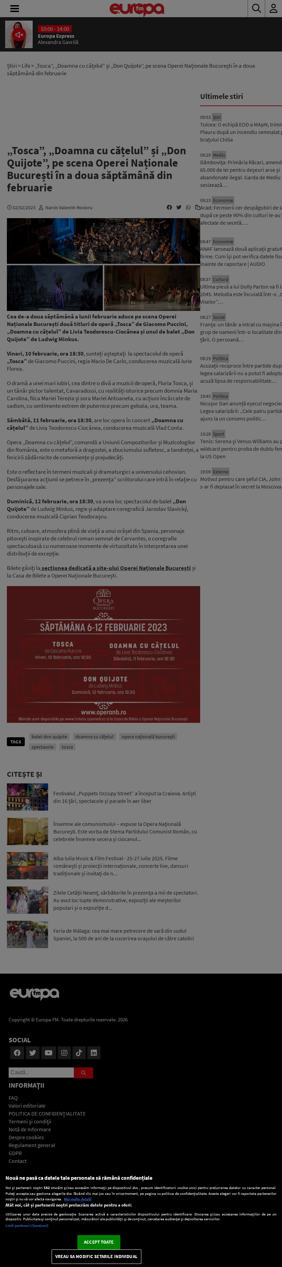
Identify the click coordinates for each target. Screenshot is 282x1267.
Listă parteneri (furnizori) (27, 1225)
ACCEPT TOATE (98, 1242)
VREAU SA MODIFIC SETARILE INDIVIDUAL (96, 1256)
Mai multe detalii (77, 1199)
